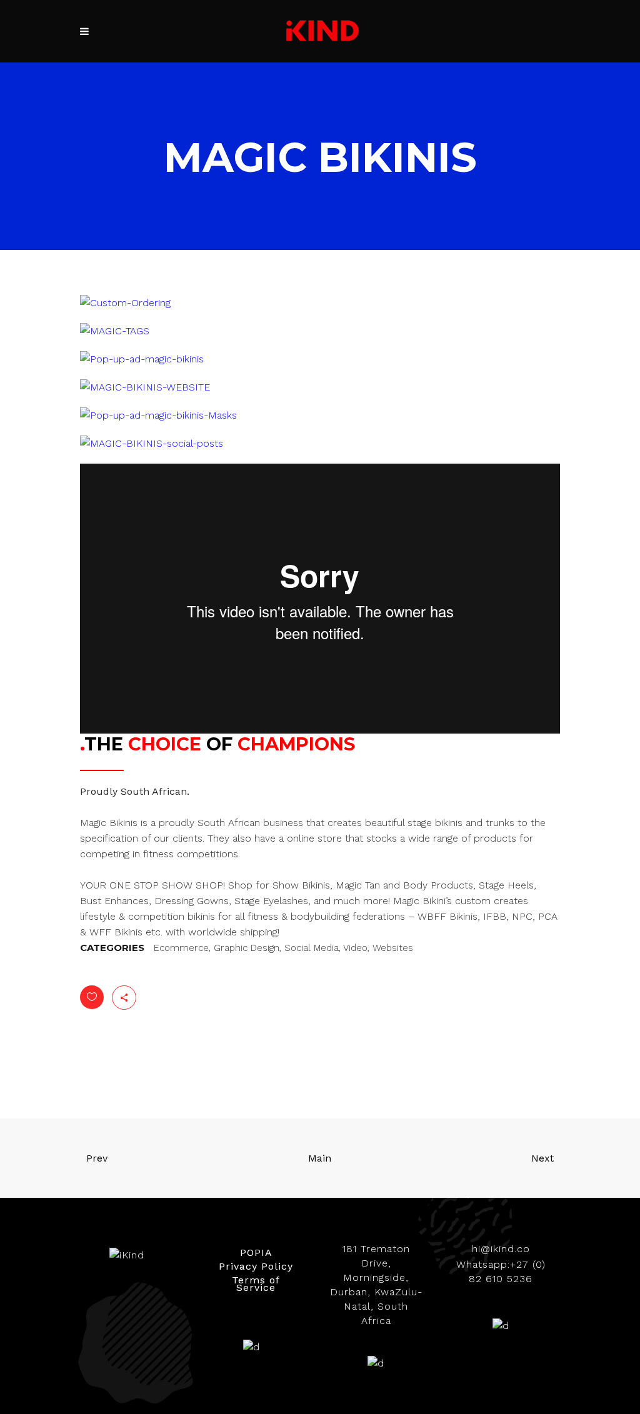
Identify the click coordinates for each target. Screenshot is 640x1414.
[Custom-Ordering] (125, 303)
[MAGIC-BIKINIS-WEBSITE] (145, 387)
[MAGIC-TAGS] (114, 331)
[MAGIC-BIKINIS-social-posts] (151, 443)
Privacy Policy (256, 1266)
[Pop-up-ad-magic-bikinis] (142, 359)
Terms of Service (256, 1283)
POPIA (256, 1252)
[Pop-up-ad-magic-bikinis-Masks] (158, 415)
